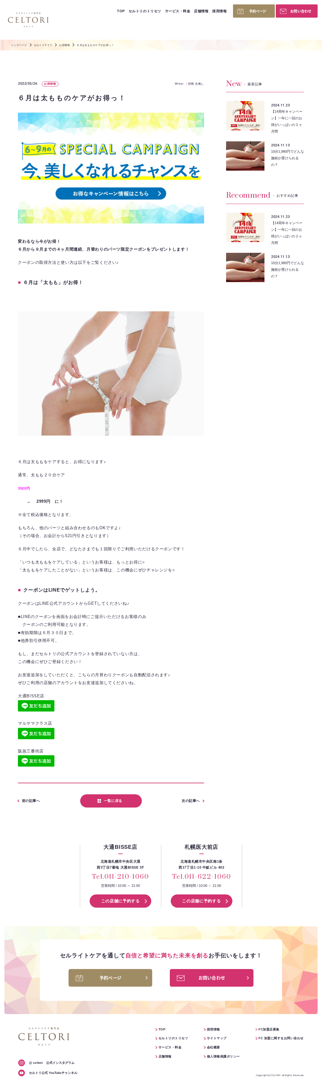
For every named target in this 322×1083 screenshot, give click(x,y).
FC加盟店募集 (268, 1029)
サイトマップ (217, 1038)
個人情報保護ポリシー (223, 1056)
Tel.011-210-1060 (120, 877)
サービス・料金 (178, 11)
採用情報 (219, 11)
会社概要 (213, 1047)
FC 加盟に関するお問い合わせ (280, 1038)
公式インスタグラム (52, 1062)
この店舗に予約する (120, 901)
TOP (121, 11)
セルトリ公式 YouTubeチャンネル (53, 1072)
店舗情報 (201, 11)
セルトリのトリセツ (145, 11)
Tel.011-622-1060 (201, 877)
